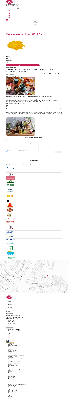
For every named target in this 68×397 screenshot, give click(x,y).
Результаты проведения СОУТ (14, 330)
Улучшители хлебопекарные (13, 386)
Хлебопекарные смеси (12, 390)
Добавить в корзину (23, 65)
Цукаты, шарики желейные (13, 391)
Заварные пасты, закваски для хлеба (15, 358)
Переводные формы (12, 366)
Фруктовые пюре (11, 396)
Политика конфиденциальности (14, 329)
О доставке (8, 76)
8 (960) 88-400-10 (15, 76)
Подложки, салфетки (12, 376)
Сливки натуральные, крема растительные (16, 383)
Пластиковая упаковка (12, 378)
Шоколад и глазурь (11, 392)
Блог (35, 25)
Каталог (35, 21)
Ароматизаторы (11, 343)
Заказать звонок (10, 328)
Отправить (58, 151)
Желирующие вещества (12, 356)
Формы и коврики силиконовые (14, 389)
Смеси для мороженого (12, 350)
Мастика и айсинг (11, 370)
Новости (35, 23)
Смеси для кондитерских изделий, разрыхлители (17, 384)
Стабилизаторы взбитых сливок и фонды (16, 355)
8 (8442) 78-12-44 (11, 323)
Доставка (10, 304)
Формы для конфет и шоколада (14, 395)
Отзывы (35, 22)
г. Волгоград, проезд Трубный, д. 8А (12, 4)
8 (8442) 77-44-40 (11, 324)
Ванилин (10, 344)
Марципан (10, 371)
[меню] (7, 20)
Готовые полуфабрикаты (13, 363)
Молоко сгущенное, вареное (13, 372)
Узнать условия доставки (11, 67)
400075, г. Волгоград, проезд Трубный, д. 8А (14, 317)
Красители (10, 364)
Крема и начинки (11, 375)
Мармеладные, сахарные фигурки (14, 369)
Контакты (10, 307)
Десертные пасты (11, 351)
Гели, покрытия (11, 349)
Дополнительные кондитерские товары (15, 352)
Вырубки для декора (12, 346)
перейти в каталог (9, 116)
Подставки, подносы (12, 377)
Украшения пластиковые (13, 385)
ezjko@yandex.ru (11, 321)
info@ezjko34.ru (11, 320)
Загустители (10, 357)
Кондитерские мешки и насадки (14, 361)
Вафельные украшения (12, 345)
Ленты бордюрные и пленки (13, 365)
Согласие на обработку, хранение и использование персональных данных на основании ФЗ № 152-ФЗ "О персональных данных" (31, 151)
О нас (35, 24)
